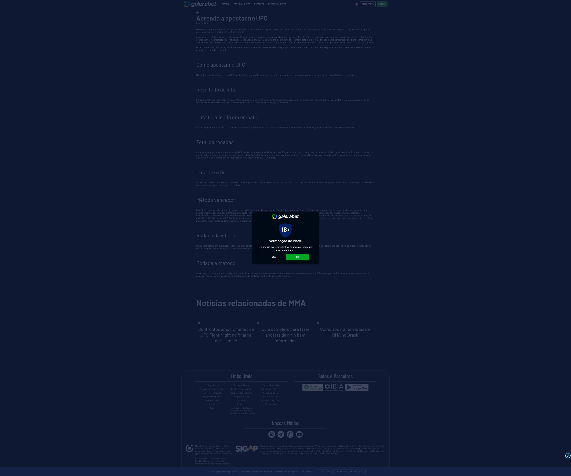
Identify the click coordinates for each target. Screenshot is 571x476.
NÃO (274, 257)
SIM (297, 257)
